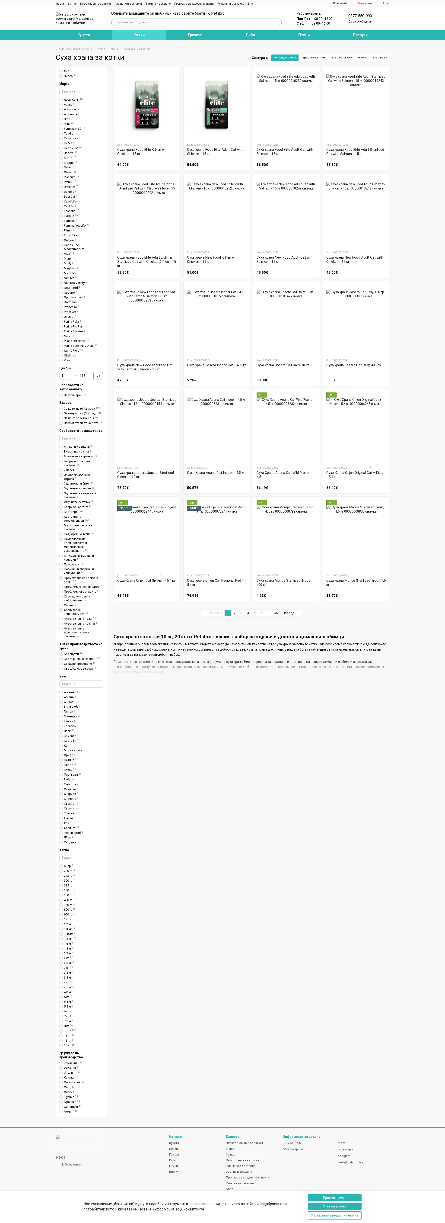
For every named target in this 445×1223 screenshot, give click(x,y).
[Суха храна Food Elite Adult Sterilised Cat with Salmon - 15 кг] (356, 104)
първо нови (379, 57)
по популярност (284, 57)
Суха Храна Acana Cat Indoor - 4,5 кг (216, 473)
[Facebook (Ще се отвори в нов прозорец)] (266, 3)
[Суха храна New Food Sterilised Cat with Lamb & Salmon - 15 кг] (147, 319)
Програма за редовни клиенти (194, 3)
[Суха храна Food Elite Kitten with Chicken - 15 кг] (147, 104)
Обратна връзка (293, 1149)
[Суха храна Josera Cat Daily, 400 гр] (356, 319)
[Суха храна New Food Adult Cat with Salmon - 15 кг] (286, 212)
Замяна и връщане (158, 3)
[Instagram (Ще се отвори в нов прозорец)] (260, 3)
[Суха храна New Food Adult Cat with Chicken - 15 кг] (356, 212)
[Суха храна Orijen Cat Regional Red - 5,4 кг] (217, 535)
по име (361, 57)
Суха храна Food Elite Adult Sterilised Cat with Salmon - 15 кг (355, 152)
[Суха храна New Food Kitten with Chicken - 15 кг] (217, 212)
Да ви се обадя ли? (361, 21)
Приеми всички (334, 1198)
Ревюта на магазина (230, 3)
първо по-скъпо (341, 57)
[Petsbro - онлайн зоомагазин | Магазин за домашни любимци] (79, 1142)
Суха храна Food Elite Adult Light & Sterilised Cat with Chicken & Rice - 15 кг (146, 261)
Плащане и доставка (128, 3)
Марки (60, 3)
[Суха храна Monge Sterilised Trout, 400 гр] (286, 535)
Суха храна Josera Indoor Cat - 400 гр (216, 365)
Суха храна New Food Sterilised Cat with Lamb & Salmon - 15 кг (145, 367)
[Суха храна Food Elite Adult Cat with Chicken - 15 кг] (217, 104)
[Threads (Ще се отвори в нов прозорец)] (271, 3)
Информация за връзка (95, 3)
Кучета (83, 35)
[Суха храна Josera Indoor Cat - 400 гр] (217, 319)
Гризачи (195, 35)
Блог (251, 3)
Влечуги (360, 35)
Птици (304, 35)
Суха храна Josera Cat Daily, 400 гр (353, 365)
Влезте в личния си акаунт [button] (244, 1143)
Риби (250, 35)
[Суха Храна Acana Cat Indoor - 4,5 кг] (217, 427)
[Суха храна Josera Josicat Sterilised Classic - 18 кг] (147, 427)
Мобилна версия (71, 1164)
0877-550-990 (360, 16)
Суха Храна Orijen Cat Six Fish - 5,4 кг (146, 580)
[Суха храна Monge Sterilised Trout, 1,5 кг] (356, 535)
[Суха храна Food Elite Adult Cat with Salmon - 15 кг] (286, 104)
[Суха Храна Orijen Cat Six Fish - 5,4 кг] (147, 535)
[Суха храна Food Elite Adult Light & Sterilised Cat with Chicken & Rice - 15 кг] (147, 212)
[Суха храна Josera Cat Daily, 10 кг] (286, 319)
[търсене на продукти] (278, 22)
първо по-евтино (313, 57)
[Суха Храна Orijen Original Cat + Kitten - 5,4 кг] (356, 427)
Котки (139, 35)
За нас (72, 3)
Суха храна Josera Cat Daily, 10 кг (283, 365)
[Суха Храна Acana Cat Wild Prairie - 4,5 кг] (286, 427)
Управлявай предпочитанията (334, 1215)
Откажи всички (334, 1206)
